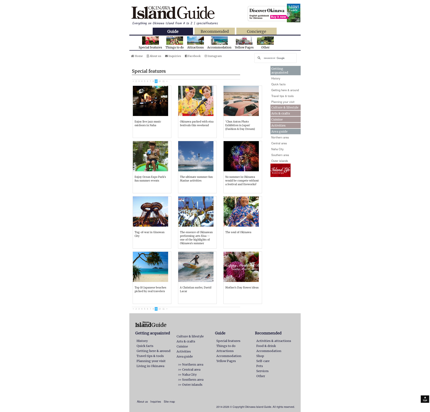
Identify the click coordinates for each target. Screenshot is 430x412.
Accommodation (219, 47)
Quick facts (278, 84)
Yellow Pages (244, 47)
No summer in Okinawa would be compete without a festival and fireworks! (242, 180)
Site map (169, 401)
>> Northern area (190, 364)
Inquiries (174, 56)
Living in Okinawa (150, 366)
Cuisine (277, 119)
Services (262, 371)
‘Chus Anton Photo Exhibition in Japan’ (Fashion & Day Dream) (240, 125)
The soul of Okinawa (238, 232)
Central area (279, 143)
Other (265, 47)
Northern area (280, 137)
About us (155, 56)
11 (163, 81)
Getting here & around (285, 90)
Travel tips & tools (282, 96)
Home (138, 56)
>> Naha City (187, 374)
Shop (260, 356)
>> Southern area (190, 379)
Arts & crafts (280, 113)
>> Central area (189, 369)
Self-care (263, 361)
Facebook (194, 56)
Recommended (215, 31)
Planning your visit (282, 102)
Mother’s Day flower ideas (242, 287)
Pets (259, 366)
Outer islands (279, 161)
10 (159, 81)
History (275, 78)
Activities (278, 125)
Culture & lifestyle (284, 107)
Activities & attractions (273, 341)
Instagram (214, 56)
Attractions (195, 47)
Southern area (280, 155)
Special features (150, 47)
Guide (172, 31)
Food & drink (266, 346)
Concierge (256, 31)
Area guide (185, 356)
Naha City (277, 149)
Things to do (174, 47)
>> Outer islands (190, 385)
